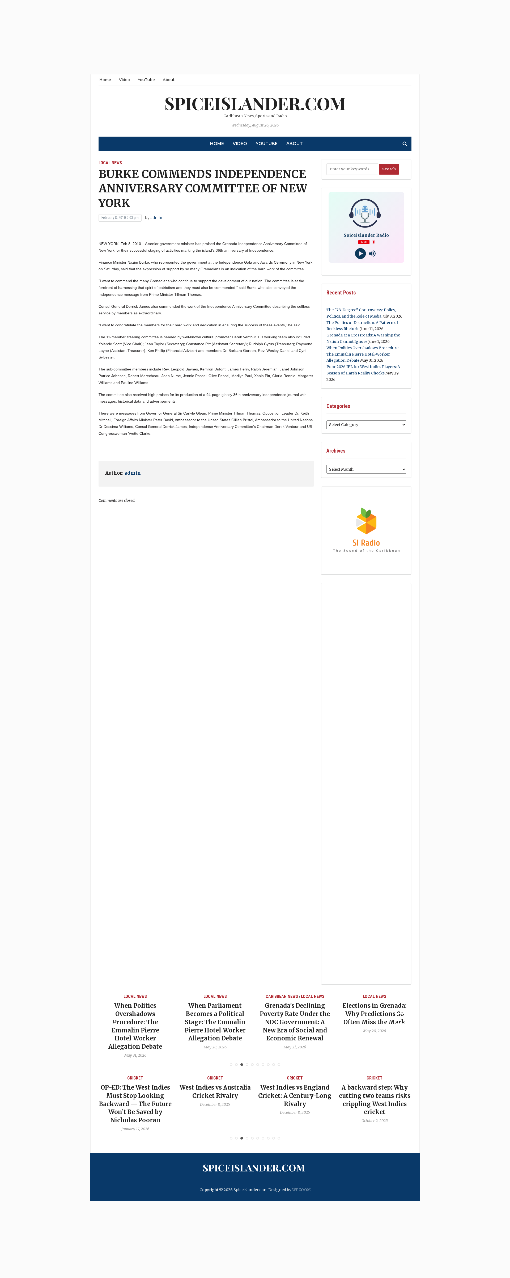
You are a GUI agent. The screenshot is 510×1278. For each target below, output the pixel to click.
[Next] (401, 1018)
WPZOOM (301, 1189)
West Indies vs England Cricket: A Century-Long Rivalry (251, 1096)
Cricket (171, 1078)
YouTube (146, 79)
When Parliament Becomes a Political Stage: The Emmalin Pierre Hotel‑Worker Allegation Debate (163, 1022)
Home (105, 79)
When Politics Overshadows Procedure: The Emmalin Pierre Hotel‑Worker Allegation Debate (362, 354)
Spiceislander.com (255, 103)
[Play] (360, 253)
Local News (110, 162)
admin (156, 217)
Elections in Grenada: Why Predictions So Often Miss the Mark (323, 1014)
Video (124, 79)
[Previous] (109, 1018)
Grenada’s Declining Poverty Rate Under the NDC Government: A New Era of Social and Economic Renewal (243, 1022)
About (169, 79)
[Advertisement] (159, 37)
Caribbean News (230, 996)
